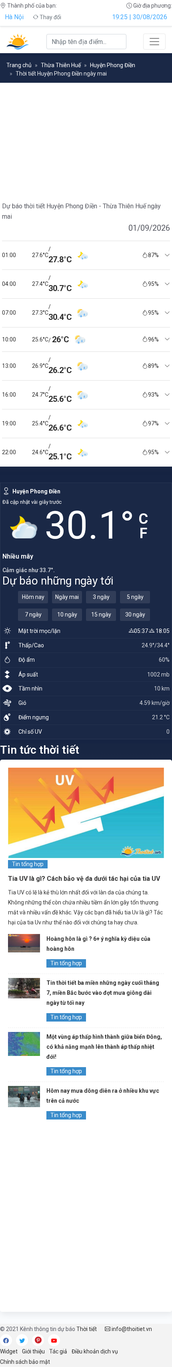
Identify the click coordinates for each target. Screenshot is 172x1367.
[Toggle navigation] (154, 42)
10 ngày (67, 614)
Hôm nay (33, 597)
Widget (9, 1351)
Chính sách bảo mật (25, 1362)
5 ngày (135, 597)
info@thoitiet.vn (131, 1329)
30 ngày (135, 614)
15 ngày (101, 614)
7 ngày (33, 614)
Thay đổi (49, 17)
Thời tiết (86, 1329)
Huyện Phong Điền (112, 65)
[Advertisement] (86, 1218)
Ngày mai (67, 597)
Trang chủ (19, 65)
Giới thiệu (33, 1351)
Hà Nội (14, 17)
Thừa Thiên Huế (61, 65)
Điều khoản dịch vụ (95, 1351)
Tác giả (58, 1351)
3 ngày (101, 597)
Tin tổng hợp (28, 864)
